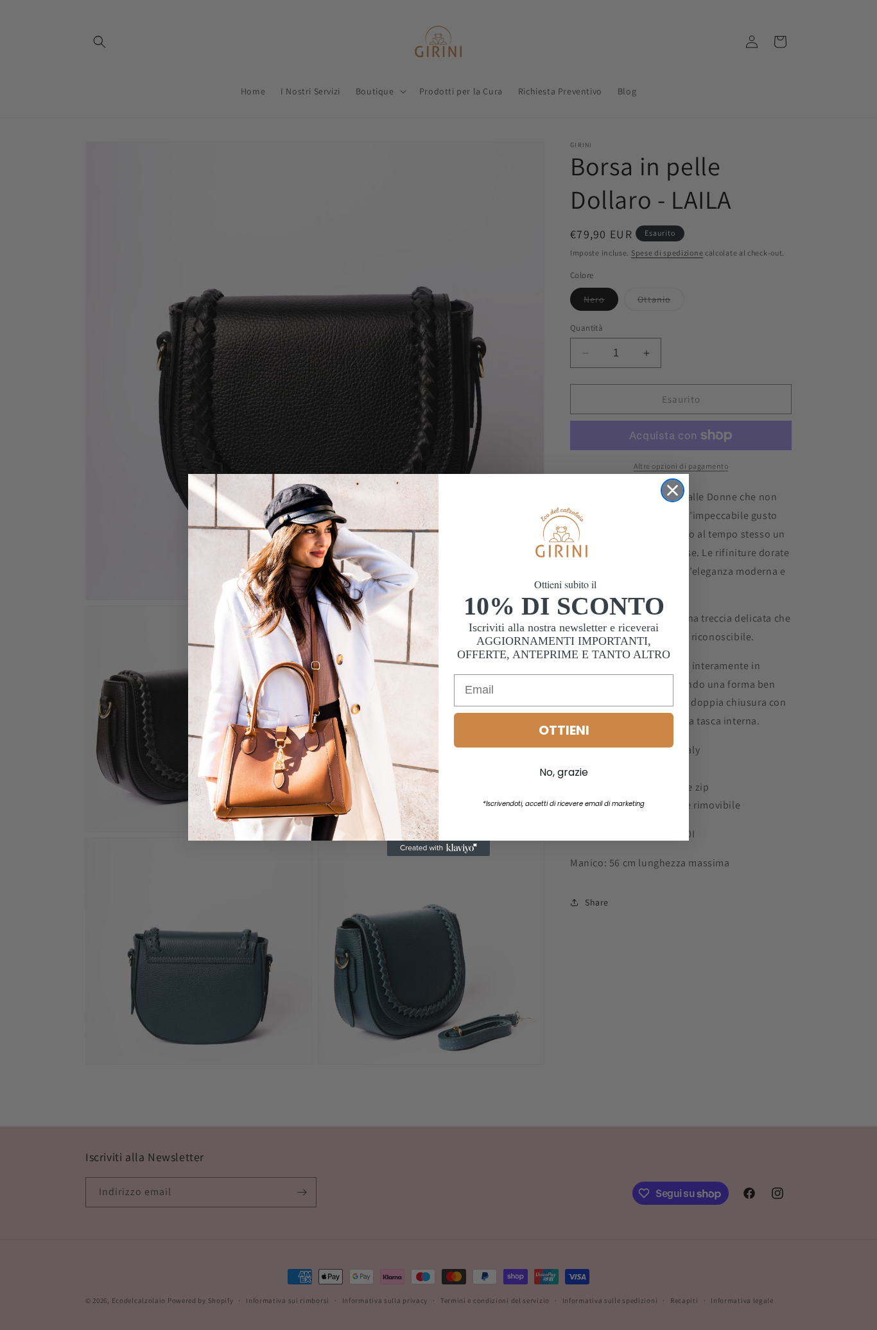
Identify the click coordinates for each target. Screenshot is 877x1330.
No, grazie (563, 772)
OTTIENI (564, 730)
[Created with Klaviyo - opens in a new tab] (438, 848)
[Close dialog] (672, 490)
